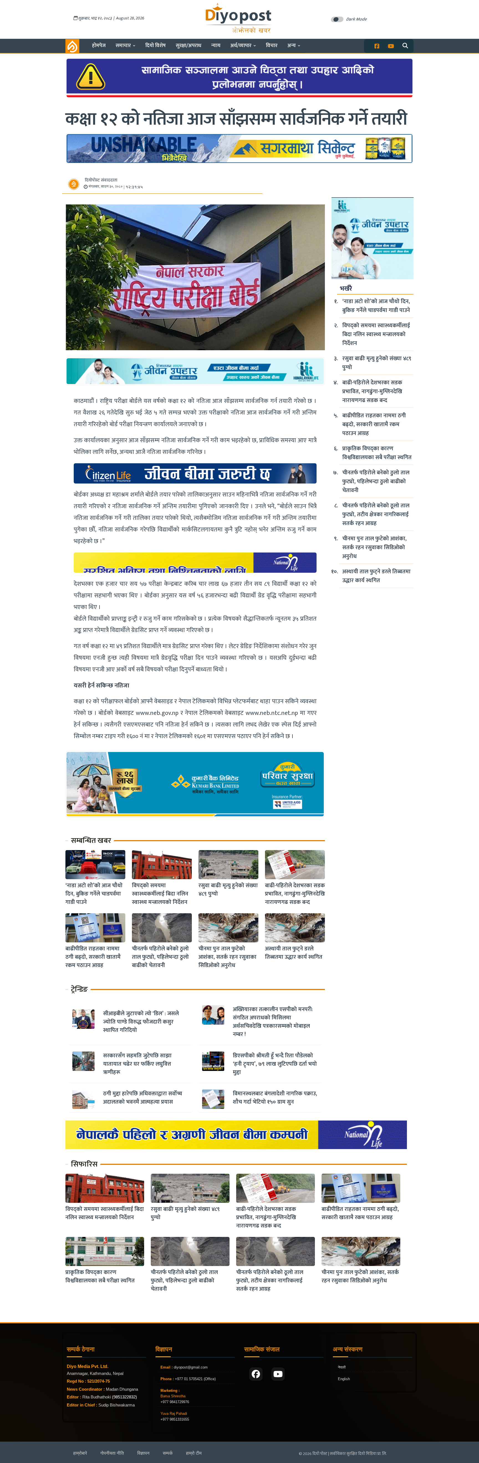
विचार (271, 45)
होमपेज (99, 45)
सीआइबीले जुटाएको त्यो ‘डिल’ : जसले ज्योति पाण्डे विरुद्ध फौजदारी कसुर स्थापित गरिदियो (141, 1022)
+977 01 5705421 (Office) (195, 1379)
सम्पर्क (168, 1453)
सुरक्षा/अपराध (188, 45)
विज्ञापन (143, 1453)
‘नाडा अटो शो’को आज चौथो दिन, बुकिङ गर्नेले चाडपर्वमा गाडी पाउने (94, 894)
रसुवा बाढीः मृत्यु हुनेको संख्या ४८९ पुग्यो (228, 890)
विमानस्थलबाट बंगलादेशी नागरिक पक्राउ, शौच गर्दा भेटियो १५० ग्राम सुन (275, 1098)
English (344, 1379)
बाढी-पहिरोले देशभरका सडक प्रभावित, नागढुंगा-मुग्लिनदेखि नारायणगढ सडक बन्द (295, 894)
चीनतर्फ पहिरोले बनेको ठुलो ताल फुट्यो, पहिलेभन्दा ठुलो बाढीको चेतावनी (160, 957)
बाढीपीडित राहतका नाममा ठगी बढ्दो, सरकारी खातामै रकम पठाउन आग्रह (93, 957)
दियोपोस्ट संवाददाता (101, 180)
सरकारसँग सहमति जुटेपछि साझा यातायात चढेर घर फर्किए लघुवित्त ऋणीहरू (137, 1064)
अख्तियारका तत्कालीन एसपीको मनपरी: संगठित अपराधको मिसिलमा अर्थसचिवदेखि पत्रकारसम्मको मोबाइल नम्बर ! (273, 1022)
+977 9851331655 (174, 1419)
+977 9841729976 (174, 1402)
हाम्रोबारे (80, 1453)
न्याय (215, 45)
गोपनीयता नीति (112, 1453)
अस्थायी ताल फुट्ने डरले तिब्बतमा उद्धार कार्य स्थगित (293, 953)
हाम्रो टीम (194, 1453)
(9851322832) (124, 1397)
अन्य (291, 45)
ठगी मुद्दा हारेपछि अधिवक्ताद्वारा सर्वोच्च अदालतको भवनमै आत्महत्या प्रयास (142, 1098)
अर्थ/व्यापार (240, 45)
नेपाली (342, 1367)
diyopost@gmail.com (191, 1367)
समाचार (123, 45)
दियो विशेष (155, 45)
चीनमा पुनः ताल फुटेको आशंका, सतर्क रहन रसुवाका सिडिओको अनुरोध (227, 957)
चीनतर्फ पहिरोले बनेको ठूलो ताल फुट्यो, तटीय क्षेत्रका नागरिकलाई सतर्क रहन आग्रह (375, 514)
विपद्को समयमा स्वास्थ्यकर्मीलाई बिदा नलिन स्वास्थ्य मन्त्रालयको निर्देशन (160, 894)
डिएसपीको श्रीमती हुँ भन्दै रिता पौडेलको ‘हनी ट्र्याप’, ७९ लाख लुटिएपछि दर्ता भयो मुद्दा (275, 1064)
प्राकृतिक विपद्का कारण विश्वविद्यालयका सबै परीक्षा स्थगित (377, 453)
